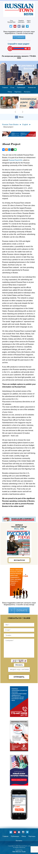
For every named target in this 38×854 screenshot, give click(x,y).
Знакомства (32, 87)
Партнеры (17, 92)
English (25, 124)
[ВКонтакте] (3, 149)
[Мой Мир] (9, 149)
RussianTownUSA (15, 160)
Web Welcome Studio (19, 851)
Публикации (21, 87)
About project (8, 127)
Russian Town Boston (10, 124)
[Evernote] (15, 149)
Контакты (27, 92)
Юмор (10, 92)
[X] (12, 149)
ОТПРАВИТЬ (19, 677)
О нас (12, 87)
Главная (5, 87)
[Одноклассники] (6, 149)
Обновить (19, 665)
